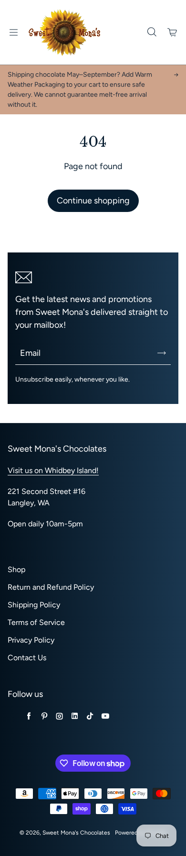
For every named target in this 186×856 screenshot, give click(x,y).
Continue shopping (93, 200)
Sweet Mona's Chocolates (76, 832)
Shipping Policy (34, 604)
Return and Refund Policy (51, 587)
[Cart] (172, 32)
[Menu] (13, 32)
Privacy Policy (31, 640)
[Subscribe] (161, 353)
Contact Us (27, 657)
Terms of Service (36, 622)
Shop (16, 569)
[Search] (151, 32)
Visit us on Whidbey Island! (53, 470)
